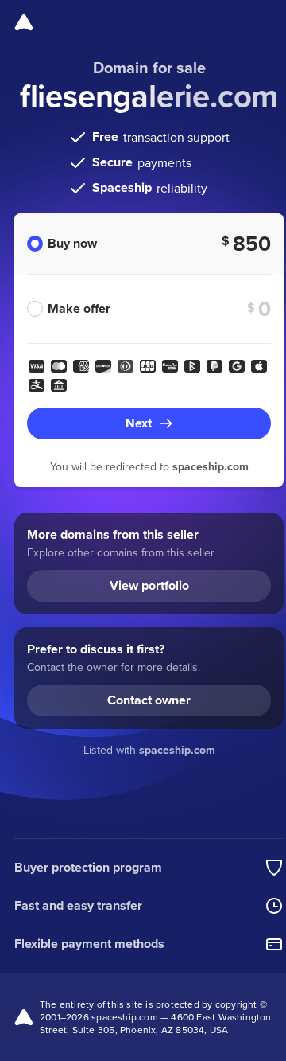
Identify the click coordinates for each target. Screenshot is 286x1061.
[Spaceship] (23, 22)
